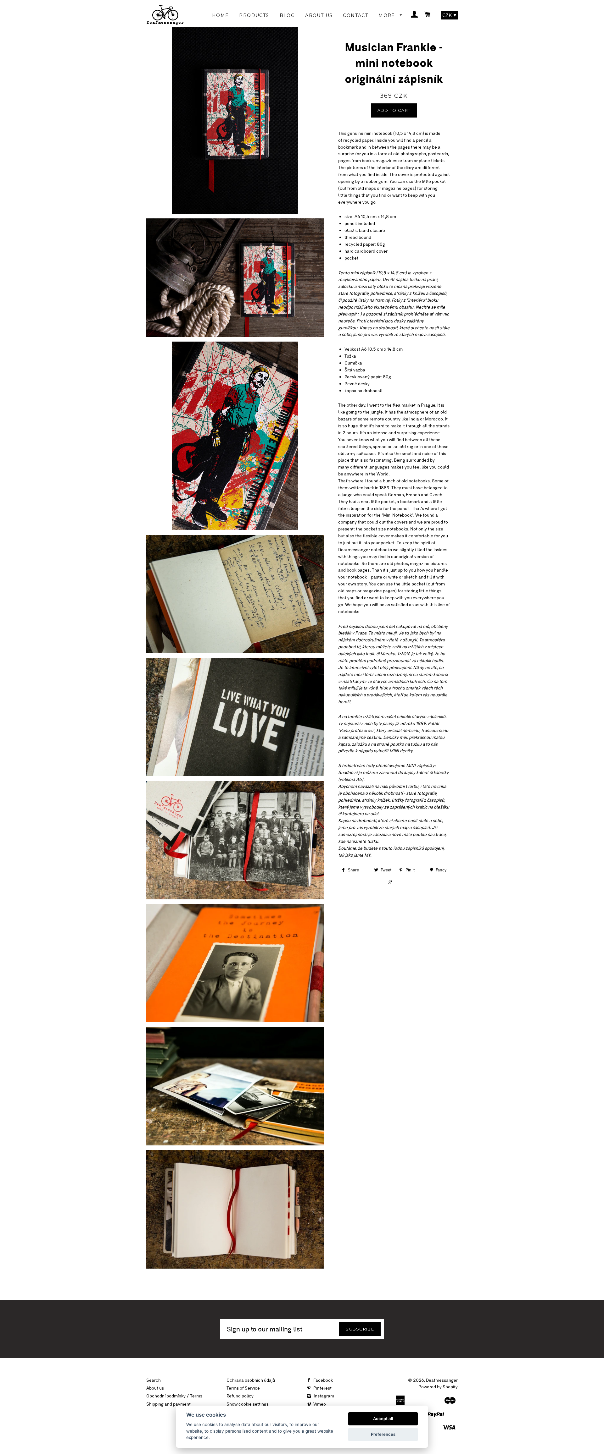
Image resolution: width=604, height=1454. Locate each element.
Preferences (383, 1434)
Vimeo (319, 1404)
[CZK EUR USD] (449, 15)
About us (155, 1388)
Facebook (322, 1380)
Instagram (323, 1396)
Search (153, 1380)
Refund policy (240, 1396)
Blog (287, 15)
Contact (355, 15)
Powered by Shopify (438, 1387)
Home (220, 15)
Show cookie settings (247, 1404)
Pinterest (322, 1388)
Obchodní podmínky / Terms (174, 1396)
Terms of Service (243, 1388)
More (387, 15)
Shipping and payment (168, 1404)
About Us (319, 15)
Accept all (383, 1418)
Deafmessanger (442, 1380)
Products (254, 15)
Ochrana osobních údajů (250, 1380)
